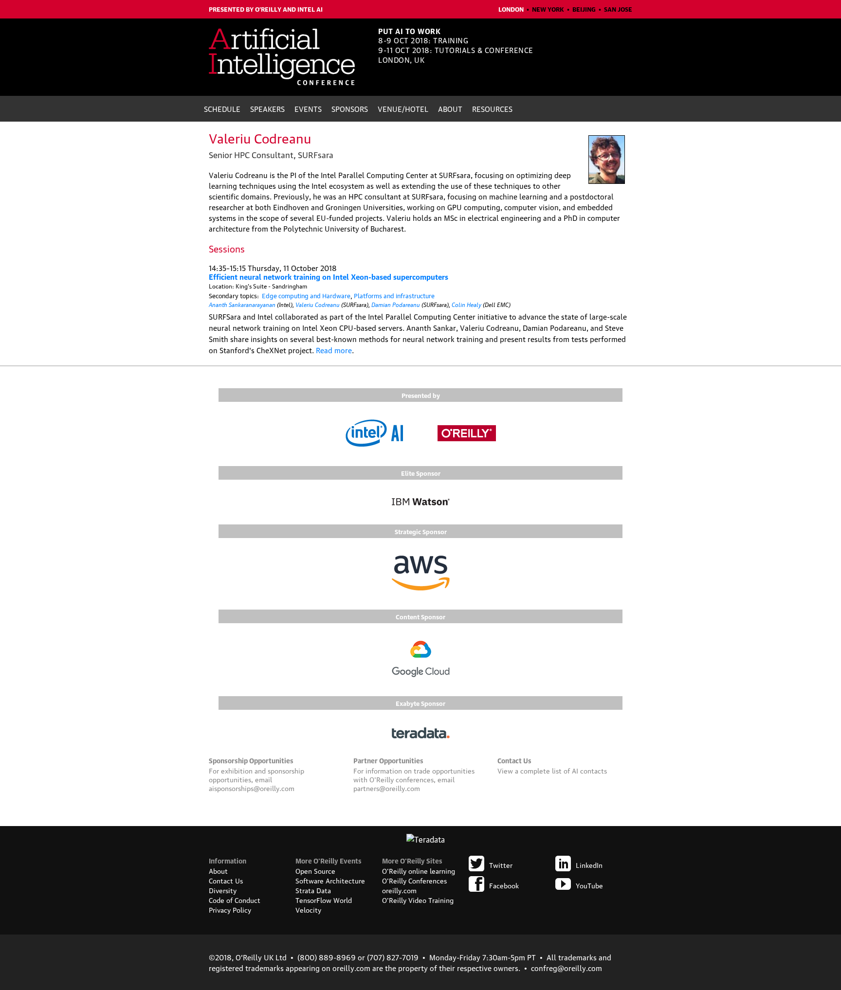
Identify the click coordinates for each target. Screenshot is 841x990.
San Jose (618, 8)
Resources (492, 108)
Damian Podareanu (395, 303)
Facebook (504, 885)
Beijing (584, 8)
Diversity (223, 890)
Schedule (222, 108)
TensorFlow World (323, 899)
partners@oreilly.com (386, 787)
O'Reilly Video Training (418, 899)
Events (308, 108)
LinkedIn (589, 864)
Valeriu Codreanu (317, 303)
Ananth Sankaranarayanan (242, 303)
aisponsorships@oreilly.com (251, 787)
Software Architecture (330, 880)
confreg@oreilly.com (566, 967)
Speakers (267, 108)
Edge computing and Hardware (306, 295)
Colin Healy (466, 303)
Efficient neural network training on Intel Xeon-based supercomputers (328, 276)
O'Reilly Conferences (414, 880)
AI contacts (589, 770)
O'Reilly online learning (418, 870)
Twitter (500, 864)
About (450, 108)
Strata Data (313, 890)
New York (548, 8)
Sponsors (349, 108)
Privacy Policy (230, 909)
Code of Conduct (234, 899)
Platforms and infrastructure (394, 295)
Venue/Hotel (403, 108)
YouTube (589, 885)
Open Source (315, 870)
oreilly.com (399, 890)
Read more (334, 349)
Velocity (308, 909)
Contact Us (226, 880)
